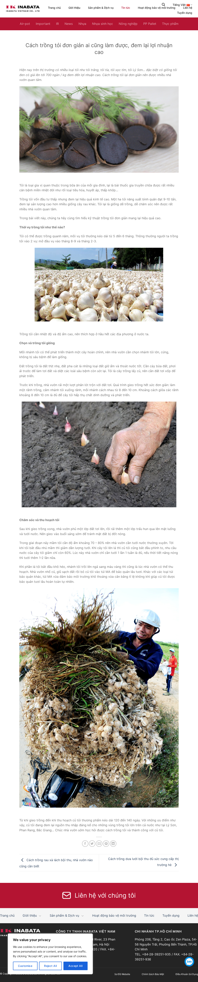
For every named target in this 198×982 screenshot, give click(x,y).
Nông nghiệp (128, 24)
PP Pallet (149, 24)
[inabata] (23, 9)
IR (57, 24)
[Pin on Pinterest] (106, 843)
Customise (25, 965)
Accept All (75, 965)
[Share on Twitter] (92, 843)
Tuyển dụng (184, 12)
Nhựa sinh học (102, 24)
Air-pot (25, 24)
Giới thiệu (74, 7)
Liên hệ (187, 7)
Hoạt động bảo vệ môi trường (156, 7)
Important (43, 24)
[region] (50, 954)
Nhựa (82, 24)
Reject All (50, 965)
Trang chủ (54, 7)
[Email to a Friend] (99, 843)
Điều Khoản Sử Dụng (187, 974)
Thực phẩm (170, 24)
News (69, 24)
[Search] (163, 4)
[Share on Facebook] (85, 843)
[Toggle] (40, 915)
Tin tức (125, 7)
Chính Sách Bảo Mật (153, 974)
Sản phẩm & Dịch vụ (101, 7)
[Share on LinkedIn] (113, 843)
